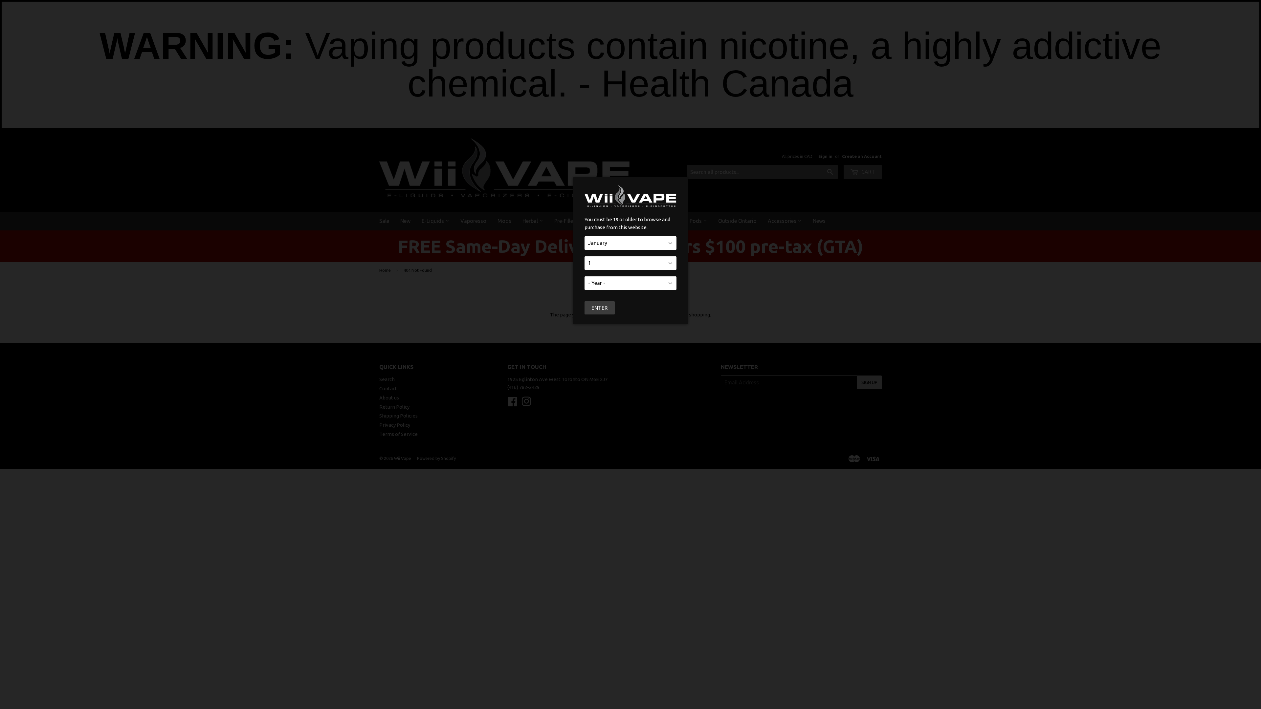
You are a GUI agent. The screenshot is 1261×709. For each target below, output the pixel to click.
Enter (599, 308)
